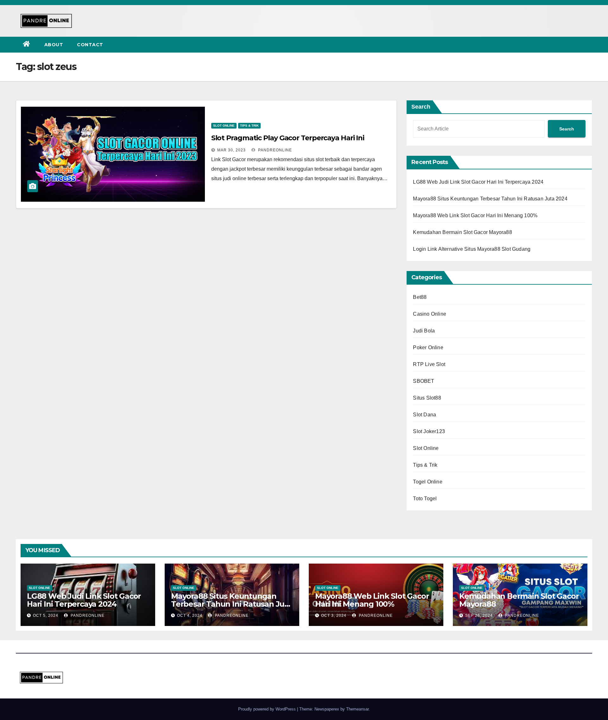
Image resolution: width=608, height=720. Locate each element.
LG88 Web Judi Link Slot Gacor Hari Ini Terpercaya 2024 (478, 182)
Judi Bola (424, 330)
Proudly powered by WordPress (267, 709)
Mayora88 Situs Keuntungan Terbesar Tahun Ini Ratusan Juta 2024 (490, 198)
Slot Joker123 (429, 431)
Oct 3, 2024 (333, 615)
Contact (90, 44)
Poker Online (428, 347)
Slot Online (224, 125)
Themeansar (357, 709)
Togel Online (427, 481)
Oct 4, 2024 (189, 615)
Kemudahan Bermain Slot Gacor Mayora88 (462, 232)
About (53, 44)
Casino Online (429, 314)
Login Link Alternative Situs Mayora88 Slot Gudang (471, 249)
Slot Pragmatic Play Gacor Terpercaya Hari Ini (287, 138)
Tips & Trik (249, 125)
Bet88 (420, 297)
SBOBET (423, 381)
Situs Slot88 (427, 398)
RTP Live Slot (429, 364)
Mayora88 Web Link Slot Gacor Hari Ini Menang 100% (475, 215)
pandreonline (274, 150)
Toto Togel (425, 498)
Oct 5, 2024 (45, 615)
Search (420, 107)
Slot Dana (424, 414)
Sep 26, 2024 (479, 615)
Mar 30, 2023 (231, 150)
